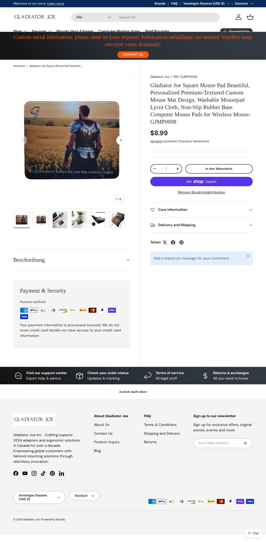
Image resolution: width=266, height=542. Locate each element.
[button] (250, 17)
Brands (160, 3)
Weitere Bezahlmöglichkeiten (201, 192)
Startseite (19, 66)
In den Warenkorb (219, 169)
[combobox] (145, 17)
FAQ (174, 3)
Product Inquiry (106, 442)
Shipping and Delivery (162, 433)
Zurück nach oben (133, 392)
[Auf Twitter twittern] (165, 242)
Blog (97, 450)
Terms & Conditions (160, 424)
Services (39, 31)
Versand (156, 141)
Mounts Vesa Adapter (75, 31)
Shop (17, 31)
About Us (101, 424)
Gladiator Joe (160, 77)
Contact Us (103, 433)
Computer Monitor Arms (119, 31)
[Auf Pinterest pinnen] (181, 242)
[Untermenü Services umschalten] (49, 31)
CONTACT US (133, 54)
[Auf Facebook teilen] (173, 242)
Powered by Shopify (53, 519)
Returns (150, 442)
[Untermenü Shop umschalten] (25, 31)
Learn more (55, 3)
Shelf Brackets (157, 31)
